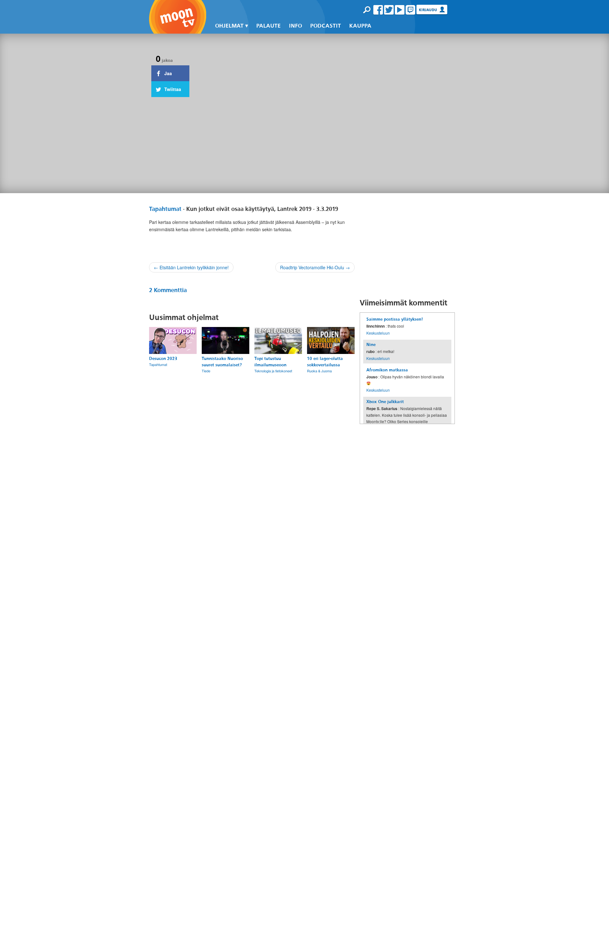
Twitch (410, 10)
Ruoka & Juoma (319, 370)
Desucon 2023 (163, 358)
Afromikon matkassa (387, 370)
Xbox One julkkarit (385, 401)
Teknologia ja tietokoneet (273, 370)
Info (295, 26)
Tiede (206, 370)
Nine (371, 344)
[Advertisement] (407, 245)
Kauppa (360, 26)
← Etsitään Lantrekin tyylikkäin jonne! (191, 267)
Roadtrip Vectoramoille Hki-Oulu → (315, 267)
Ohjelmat (229, 26)
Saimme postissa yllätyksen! (394, 319)
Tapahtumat (165, 209)
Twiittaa (172, 89)
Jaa (167, 73)
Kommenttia (168, 290)
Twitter (389, 10)
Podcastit (325, 26)
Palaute (268, 26)
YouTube (399, 10)
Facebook (378, 10)
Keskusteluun (378, 333)
